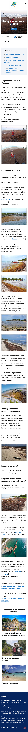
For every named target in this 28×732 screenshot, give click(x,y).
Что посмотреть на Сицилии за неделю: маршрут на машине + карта (13, 634)
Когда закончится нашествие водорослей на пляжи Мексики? (15, 70)
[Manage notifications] (24, 728)
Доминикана (17, 571)
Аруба (6, 574)
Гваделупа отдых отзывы (10, 683)
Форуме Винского (19, 722)
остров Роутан (5, 199)
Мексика (14, 28)
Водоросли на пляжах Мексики (15, 54)
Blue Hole (14, 239)
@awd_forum (21, 713)
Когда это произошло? (15, 65)
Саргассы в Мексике (12, 57)
